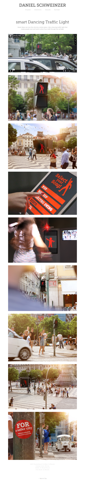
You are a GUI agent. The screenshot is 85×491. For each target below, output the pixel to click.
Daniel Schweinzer (42, 5)
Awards (48, 10)
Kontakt (57, 10)
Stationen (38, 10)
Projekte (28, 10)
